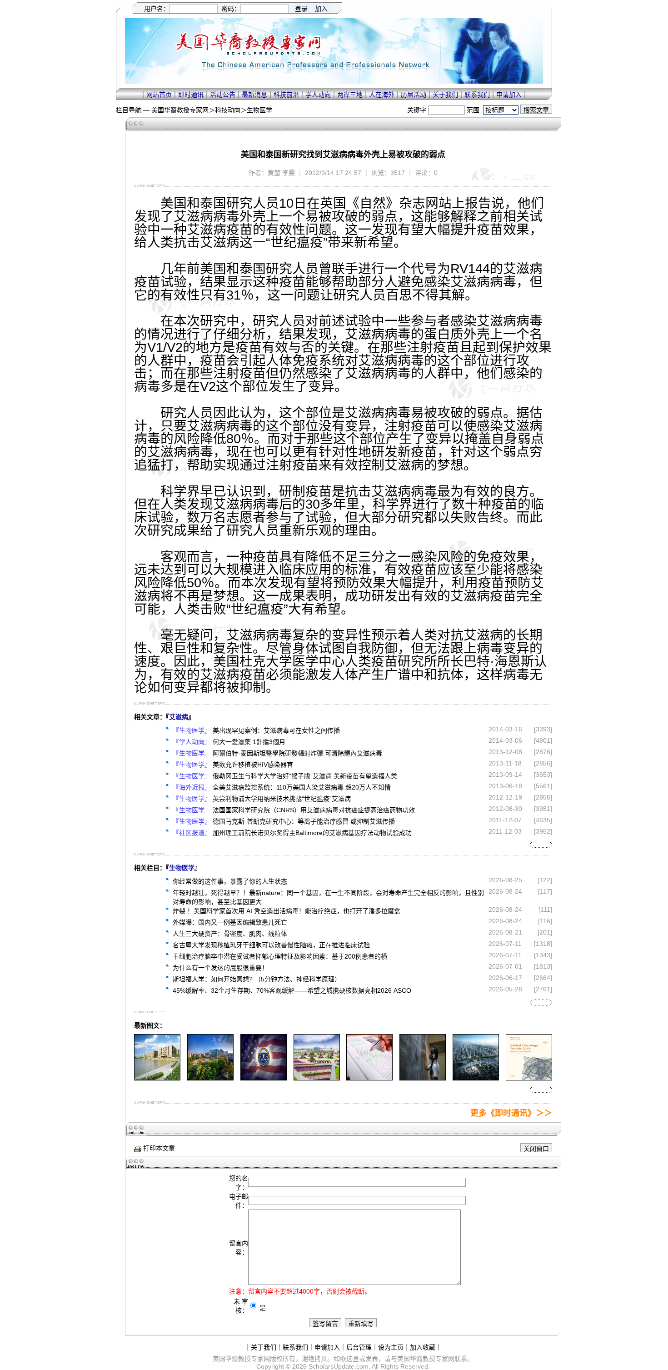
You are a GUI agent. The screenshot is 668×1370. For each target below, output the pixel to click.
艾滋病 (178, 716)
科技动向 (227, 110)
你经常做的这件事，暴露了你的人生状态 (230, 881)
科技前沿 (286, 94)
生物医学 (259, 110)
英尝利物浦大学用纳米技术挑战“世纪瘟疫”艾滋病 (282, 798)
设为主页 (391, 1347)
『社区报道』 (192, 832)
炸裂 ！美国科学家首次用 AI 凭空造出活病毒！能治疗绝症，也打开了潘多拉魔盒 (286, 911)
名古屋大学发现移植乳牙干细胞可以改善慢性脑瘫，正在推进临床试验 (271, 945)
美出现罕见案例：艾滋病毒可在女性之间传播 (276, 730)
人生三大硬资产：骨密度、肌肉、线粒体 (230, 933)
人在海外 (381, 94)
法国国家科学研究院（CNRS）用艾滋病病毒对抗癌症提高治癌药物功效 (314, 810)
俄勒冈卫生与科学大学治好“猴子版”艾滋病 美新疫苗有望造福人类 (305, 776)
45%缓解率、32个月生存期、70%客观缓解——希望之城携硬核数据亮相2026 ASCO (292, 990)
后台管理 (359, 1347)
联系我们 (477, 94)
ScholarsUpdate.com (339, 1366)
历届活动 (413, 94)
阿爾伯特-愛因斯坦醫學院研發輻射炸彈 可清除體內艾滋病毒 (297, 753)
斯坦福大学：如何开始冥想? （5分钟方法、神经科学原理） (257, 979)
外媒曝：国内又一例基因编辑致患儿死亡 (230, 922)
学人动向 (318, 94)
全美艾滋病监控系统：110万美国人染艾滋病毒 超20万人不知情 (302, 787)
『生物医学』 (192, 730)
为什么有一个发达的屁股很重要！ (220, 967)
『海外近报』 (192, 787)
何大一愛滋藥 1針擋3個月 (249, 741)
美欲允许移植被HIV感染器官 (253, 764)
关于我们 (445, 94)
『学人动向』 (192, 741)
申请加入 (509, 94)
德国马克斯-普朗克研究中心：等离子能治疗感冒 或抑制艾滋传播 (304, 821)
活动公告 (222, 94)
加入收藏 (422, 1347)
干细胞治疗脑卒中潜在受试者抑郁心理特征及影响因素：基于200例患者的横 (280, 956)
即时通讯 (191, 94)
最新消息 (254, 94)
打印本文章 (158, 1148)
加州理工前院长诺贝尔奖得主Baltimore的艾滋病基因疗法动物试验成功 (312, 832)
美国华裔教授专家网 (180, 110)
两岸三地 (350, 94)
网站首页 (159, 94)
